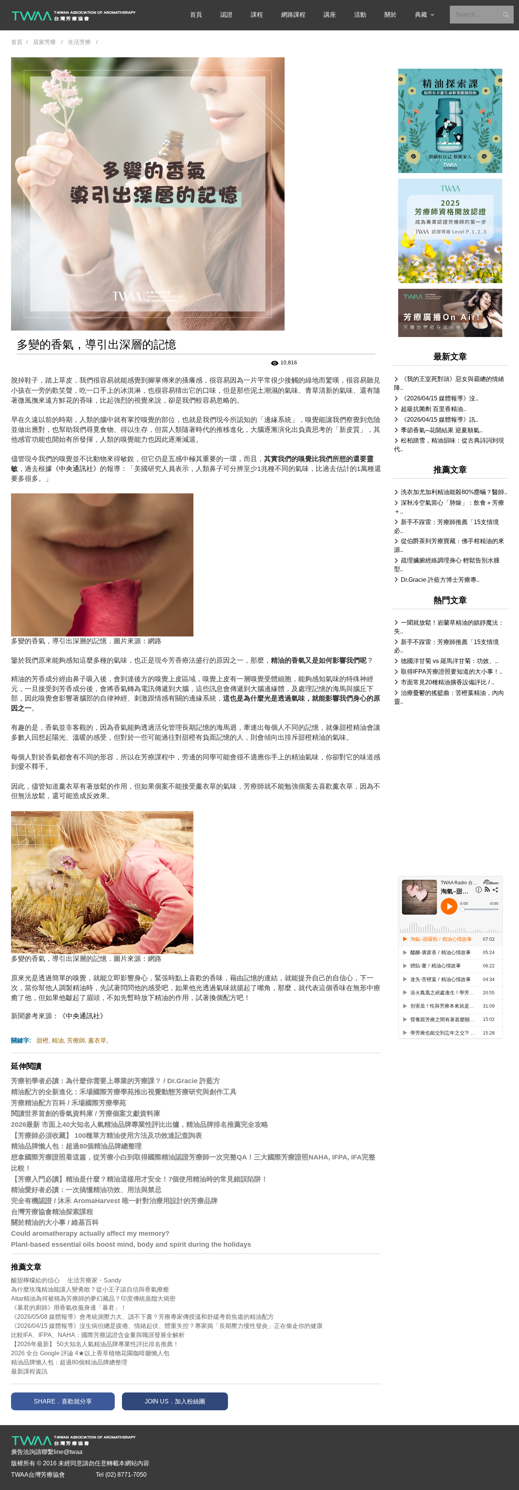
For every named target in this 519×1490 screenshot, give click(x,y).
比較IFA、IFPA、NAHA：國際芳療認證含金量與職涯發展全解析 (98, 1335)
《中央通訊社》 (76, 469)
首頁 (196, 14)
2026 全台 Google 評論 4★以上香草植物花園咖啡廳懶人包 (90, 1353)
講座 (330, 14)
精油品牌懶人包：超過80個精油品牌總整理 (69, 1362)
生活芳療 (79, 42)
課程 (257, 14)
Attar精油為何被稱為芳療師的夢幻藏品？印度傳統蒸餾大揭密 (93, 1298)
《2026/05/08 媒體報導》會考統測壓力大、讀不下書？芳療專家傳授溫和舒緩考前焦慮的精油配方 (142, 1317)
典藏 (421, 14)
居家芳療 (44, 42)
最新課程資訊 (29, 1371)
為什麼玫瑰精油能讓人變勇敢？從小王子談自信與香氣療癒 (90, 1289)
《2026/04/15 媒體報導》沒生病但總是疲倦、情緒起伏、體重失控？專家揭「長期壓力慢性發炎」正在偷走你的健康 (167, 1326)
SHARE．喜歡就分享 (63, 1401)
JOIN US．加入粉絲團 (175, 1401)
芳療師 (76, 1040)
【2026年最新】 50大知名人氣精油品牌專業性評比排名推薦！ (95, 1344)
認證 (226, 14)
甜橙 (42, 1040)
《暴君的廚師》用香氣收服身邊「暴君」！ (69, 1307)
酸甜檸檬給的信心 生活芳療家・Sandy (66, 1280)
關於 (391, 14)
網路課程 (293, 14)
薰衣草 (97, 1040)
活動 (360, 14)
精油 (58, 1040)
